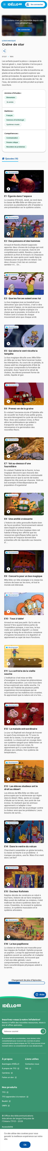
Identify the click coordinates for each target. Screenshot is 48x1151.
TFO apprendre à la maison (13, 1097)
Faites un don (10, 1077)
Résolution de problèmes (15, 147)
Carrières (10, 1073)
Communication (12, 138)
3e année (10, 102)
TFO (13, 1092)
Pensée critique (12, 142)
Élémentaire (10, 97)
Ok (25, 1144)
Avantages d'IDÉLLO (10, 1064)
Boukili (13, 1101)
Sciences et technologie (15, 120)
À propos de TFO (10, 1068)
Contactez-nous (32, 1064)
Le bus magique (9, 41)
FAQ (32, 1068)
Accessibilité (7, 1127)
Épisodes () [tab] (10, 158)
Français (9, 115)
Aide (40, 995)
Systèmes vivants (13, 124)
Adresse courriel (10, 1033)
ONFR (13, 1106)
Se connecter (37, 4)
